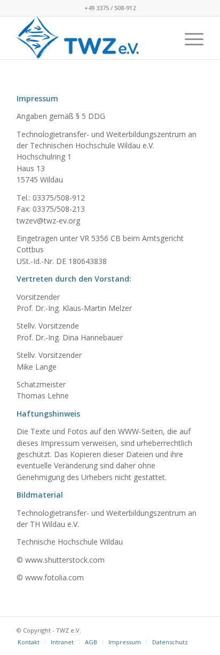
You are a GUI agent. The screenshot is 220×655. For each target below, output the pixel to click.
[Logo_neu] (91, 38)
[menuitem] (188, 38)
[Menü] (188, 38)
